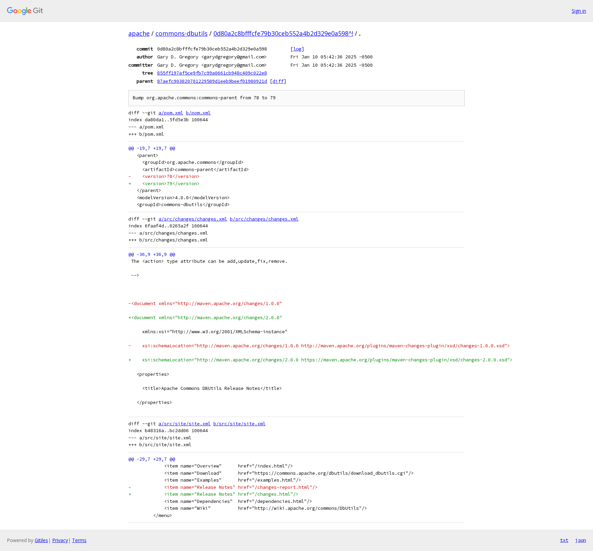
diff (277, 81)
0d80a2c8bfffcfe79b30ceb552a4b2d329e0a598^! (283, 33)
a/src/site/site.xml (185, 424)
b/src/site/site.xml (239, 424)
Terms (79, 540)
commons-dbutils (181, 33)
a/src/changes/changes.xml (193, 219)
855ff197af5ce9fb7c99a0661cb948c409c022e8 (212, 73)
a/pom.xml (171, 113)
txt (564, 540)
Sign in (579, 11)
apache (139, 33)
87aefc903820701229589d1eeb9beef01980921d (212, 81)
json (580, 540)
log (297, 49)
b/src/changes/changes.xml (264, 219)
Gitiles (41, 540)
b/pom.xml (198, 113)
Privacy (60, 540)
